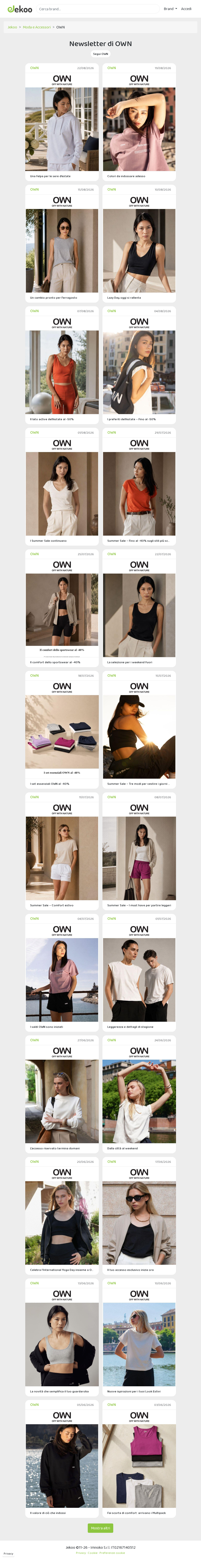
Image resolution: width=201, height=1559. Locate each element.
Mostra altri (100, 1528)
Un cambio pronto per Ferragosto (53, 297)
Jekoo (12, 27)
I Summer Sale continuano (48, 540)
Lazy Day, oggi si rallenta (124, 297)
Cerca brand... (47, 16)
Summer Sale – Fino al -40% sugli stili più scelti (139, 540)
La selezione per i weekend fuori (129, 662)
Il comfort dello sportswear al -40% (55, 662)
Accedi (186, 9)
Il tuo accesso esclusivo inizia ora (130, 1269)
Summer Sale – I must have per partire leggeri (139, 905)
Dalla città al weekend (122, 1148)
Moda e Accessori (37, 27)
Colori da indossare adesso (126, 176)
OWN (34, 68)
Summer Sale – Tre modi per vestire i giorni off (139, 783)
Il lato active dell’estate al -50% (52, 419)
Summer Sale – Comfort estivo (52, 905)
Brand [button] (169, 9)
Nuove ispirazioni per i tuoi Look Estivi (134, 1391)
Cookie (93, 1552)
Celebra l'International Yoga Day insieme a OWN (62, 1269)
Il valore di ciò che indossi (48, 1512)
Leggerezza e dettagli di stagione (130, 1026)
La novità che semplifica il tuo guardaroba (59, 1391)
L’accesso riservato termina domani (55, 1148)
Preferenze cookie (112, 1552)
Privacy (8, 1553)
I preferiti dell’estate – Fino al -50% (131, 419)
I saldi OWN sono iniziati (46, 1026)
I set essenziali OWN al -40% (49, 783)
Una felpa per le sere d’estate (50, 176)
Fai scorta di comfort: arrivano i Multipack (136, 1512)
